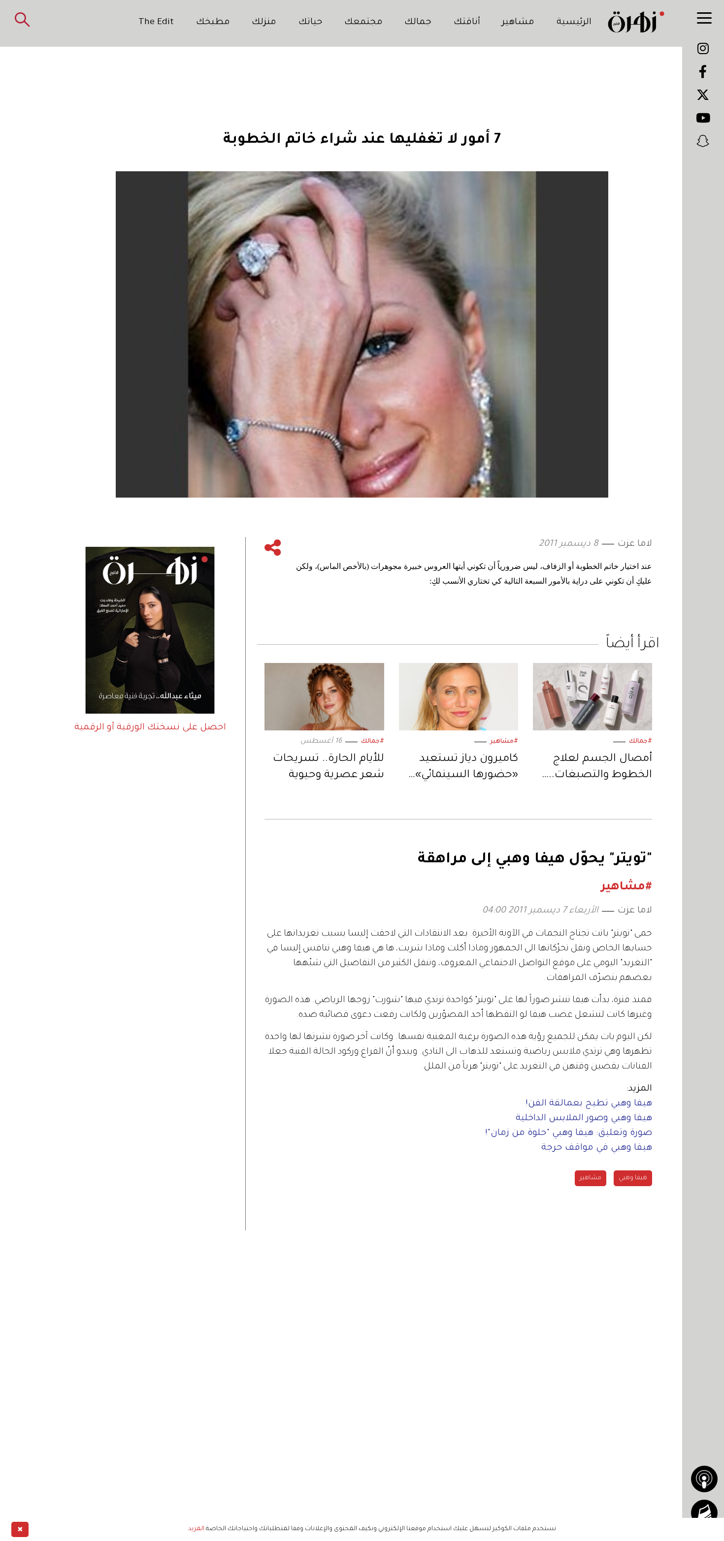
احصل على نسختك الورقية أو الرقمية (150, 728)
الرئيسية (574, 23)
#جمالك (640, 741)
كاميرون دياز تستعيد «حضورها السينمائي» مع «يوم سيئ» (466, 769)
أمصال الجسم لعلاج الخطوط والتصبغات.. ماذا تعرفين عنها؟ (600, 769)
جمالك (417, 23)
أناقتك (467, 23)
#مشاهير (504, 741)
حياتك (310, 23)
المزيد (196, 1529)
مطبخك (213, 23)
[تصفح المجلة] (704, 1513)
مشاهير (518, 23)
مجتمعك (363, 23)
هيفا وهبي (633, 1178)
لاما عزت (635, 544)
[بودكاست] (704, 1479)
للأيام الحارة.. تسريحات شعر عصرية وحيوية (328, 768)
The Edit (156, 23)
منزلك (264, 23)
